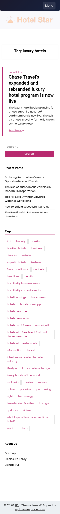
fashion (36, 262)
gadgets (39, 269)
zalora (23, 428)
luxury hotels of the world (23, 375)
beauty (21, 241)
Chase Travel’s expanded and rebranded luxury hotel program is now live (31, 89)
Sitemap (10, 453)
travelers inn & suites (20, 403)
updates (12, 410)
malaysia (12, 382)
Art (9, 241)
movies (28, 382)
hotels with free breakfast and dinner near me (27, 334)
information (14, 350)
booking (36, 241)
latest (31, 350)
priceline (25, 389)
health (28, 276)
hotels (11, 304)
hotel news (38, 297)
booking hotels (16, 248)
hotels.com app (30, 304)
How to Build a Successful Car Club (27, 207)
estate (26, 255)
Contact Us (12, 465)
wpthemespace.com (30, 509)
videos (27, 410)
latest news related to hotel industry (25, 359)
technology (25, 396)
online (11, 389)
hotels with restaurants (22, 343)
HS (17, 505)
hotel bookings (16, 297)
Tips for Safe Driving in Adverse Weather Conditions (25, 199)
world (10, 428)
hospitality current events (24, 290)
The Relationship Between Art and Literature (27, 214)
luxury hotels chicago (36, 368)
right (10, 396)
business (36, 248)
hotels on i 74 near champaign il (28, 325)
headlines (13, 276)
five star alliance (17, 269)
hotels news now (18, 318)
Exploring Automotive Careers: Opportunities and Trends (24, 179)
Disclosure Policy (15, 459)
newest (43, 382)
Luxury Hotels (15, 72)
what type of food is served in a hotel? (27, 419)
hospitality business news (23, 283)
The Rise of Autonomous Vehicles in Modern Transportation (28, 189)
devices (12, 255)
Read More (15, 130)
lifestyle (12, 368)
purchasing (43, 389)
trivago (44, 403)
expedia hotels (16, 262)
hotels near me (17, 311)
